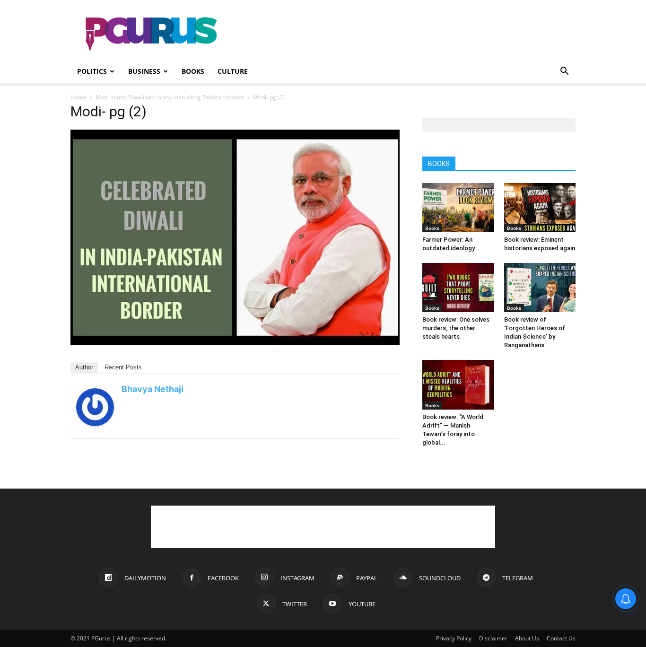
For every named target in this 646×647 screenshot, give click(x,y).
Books (193, 71)
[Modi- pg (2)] (235, 343)
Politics (92, 71)
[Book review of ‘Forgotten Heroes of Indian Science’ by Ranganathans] (540, 287)
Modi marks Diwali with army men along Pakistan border (170, 97)
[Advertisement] (403, 34)
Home (78, 97)
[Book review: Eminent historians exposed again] (540, 207)
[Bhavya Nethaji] (95, 424)
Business (144, 71)
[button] (564, 72)
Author (84, 367)
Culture (233, 71)
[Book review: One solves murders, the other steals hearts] (458, 287)
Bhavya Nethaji (152, 389)
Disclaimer (493, 638)
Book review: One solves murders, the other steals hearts (455, 328)
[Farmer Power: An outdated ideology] (458, 207)
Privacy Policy (453, 638)
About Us (527, 638)
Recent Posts (123, 367)
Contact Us (561, 638)
